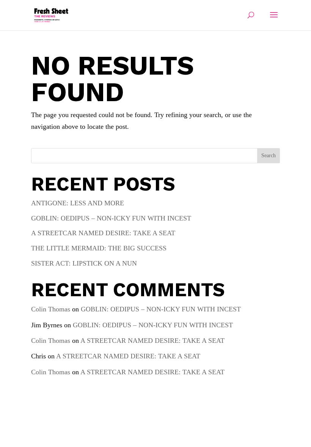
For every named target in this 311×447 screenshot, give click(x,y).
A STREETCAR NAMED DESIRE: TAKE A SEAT (103, 233)
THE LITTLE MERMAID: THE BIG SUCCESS (98, 248)
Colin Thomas (50, 309)
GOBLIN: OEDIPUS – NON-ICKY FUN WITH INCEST (111, 218)
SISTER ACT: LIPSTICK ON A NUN (84, 263)
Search (268, 155)
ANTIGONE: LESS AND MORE (77, 203)
